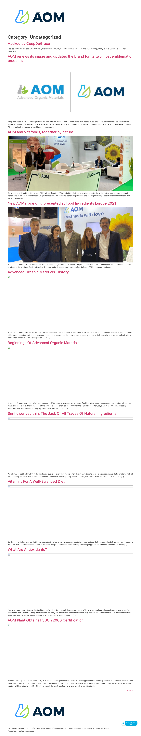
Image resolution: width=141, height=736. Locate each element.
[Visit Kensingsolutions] (129, 723)
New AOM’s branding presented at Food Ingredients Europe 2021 (62, 203)
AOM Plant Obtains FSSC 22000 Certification (46, 620)
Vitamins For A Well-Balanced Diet (36, 481)
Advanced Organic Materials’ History (38, 272)
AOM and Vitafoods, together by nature (40, 132)
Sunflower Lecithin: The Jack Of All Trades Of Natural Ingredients (62, 413)
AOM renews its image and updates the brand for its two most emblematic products (69, 58)
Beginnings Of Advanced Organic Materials (44, 343)
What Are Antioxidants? (27, 549)
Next (130, 691)
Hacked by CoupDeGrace (29, 43)
